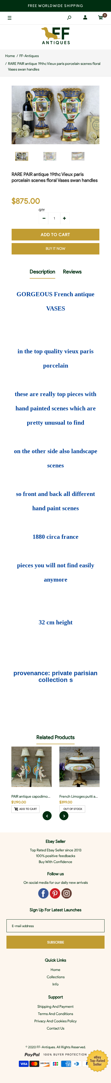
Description (42, 271)
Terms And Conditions (55, 1014)
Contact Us (55, 1028)
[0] (100, 18)
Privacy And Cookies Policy (55, 1021)
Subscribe (55, 942)
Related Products (55, 737)
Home (55, 970)
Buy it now (55, 248)
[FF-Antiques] (55, 37)
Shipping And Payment (55, 1006)
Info (55, 984)
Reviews (72, 271)
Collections (56, 977)
